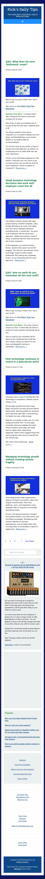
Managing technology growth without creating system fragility (22, 459)
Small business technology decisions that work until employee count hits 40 (21, 183)
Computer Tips (22, 795)
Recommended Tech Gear (22, 774)
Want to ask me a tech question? (22, 769)
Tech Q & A (22, 816)
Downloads (22, 845)
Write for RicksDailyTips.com (22, 826)
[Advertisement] (22, 680)
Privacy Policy (23, 779)
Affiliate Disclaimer (22, 862)
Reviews (22, 819)
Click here (17, 869)
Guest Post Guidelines (22, 765)
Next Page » (30, 541)
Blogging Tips (22, 800)
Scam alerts (22, 842)
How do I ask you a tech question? (18, 725)
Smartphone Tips (22, 797)
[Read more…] (21, 168)
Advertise (22, 760)
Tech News (22, 821)
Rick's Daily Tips (22, 9)
